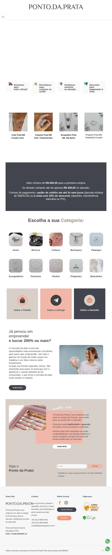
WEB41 (65, 551)
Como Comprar (22, 317)
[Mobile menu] (3, 17)
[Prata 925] (56, 7)
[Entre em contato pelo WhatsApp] (107, 541)
